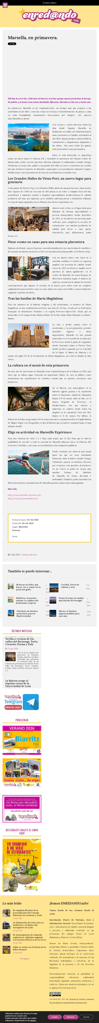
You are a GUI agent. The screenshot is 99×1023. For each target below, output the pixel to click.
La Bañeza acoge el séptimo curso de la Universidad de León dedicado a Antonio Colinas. (18, 663)
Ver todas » (25, 959)
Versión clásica (49, 3)
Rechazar (71, 1017)
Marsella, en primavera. (33, 37)
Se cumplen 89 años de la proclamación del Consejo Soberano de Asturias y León (27, 912)
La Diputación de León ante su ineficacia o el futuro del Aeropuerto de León (28, 925)
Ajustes (86, 1017)
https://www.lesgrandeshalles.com (23, 498)
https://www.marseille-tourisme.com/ (25, 495)
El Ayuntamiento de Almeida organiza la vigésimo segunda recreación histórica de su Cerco (29, 937)
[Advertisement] (49, 74)
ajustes (33, 1020)
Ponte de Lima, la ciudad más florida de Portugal (71, 599)
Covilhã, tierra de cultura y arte (70, 585)
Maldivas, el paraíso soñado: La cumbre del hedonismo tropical (27, 600)
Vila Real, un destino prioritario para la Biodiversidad (27, 613)
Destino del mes (29, 554)
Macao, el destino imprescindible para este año (69, 613)
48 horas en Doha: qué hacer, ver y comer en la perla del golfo (28, 587)
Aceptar (55, 1017)
